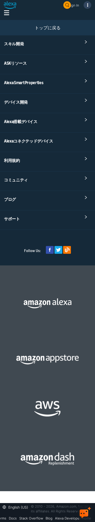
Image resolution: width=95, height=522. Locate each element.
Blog (49, 518)
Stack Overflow (31, 518)
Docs (13, 518)
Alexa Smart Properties (23, 82)
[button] (17, 507)
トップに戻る (48, 27)
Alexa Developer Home (73, 518)
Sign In (73, 5)
